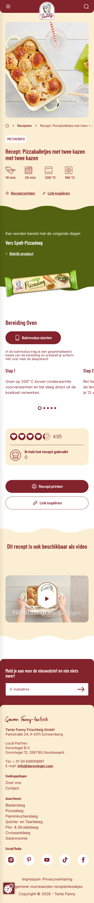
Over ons (13, 782)
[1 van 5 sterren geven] (13, 436)
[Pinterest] (29, 859)
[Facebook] (83, 859)
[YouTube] (47, 859)
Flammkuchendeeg (21, 816)
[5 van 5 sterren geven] (46, 436)
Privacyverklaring (57, 879)
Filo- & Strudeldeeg (22, 827)
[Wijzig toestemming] (8, 888)
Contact (12, 788)
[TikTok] (65, 859)
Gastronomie (16, 838)
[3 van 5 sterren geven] (30, 436)
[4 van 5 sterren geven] (38, 436)
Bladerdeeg (15, 805)
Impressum (31, 879)
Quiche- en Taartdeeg (24, 821)
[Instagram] (10, 859)
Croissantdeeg (17, 832)
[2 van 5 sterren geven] (22, 436)
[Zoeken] (86, 6)
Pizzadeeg (16, 139)
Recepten (24, 126)
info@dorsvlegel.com (35, 766)
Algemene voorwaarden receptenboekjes (47, 886)
